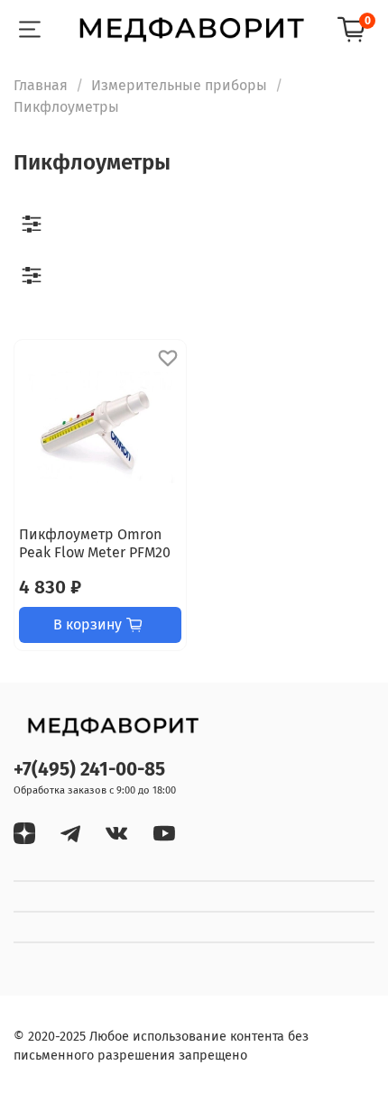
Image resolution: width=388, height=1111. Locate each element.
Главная (41, 85)
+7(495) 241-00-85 (89, 769)
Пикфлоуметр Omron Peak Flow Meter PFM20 (95, 543)
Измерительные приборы (179, 85)
